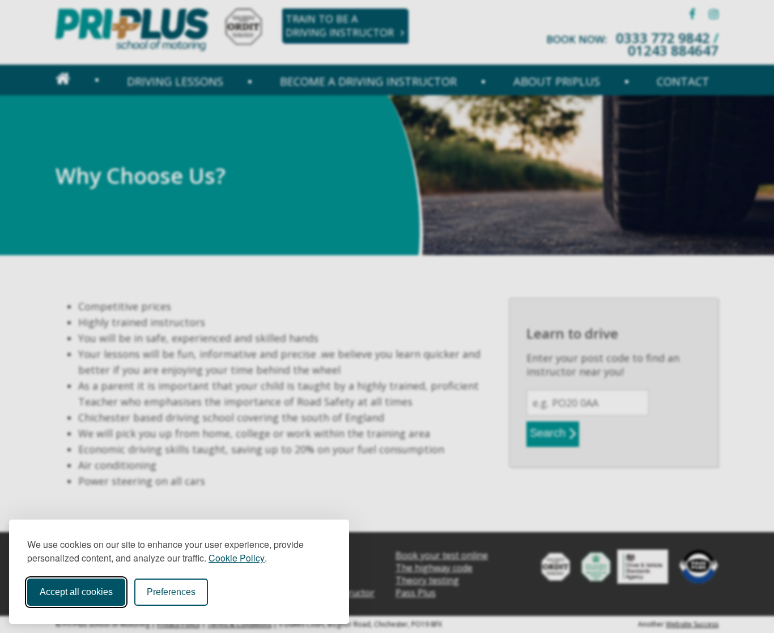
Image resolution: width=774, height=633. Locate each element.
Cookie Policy (237, 557)
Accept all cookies (76, 592)
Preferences (171, 592)
